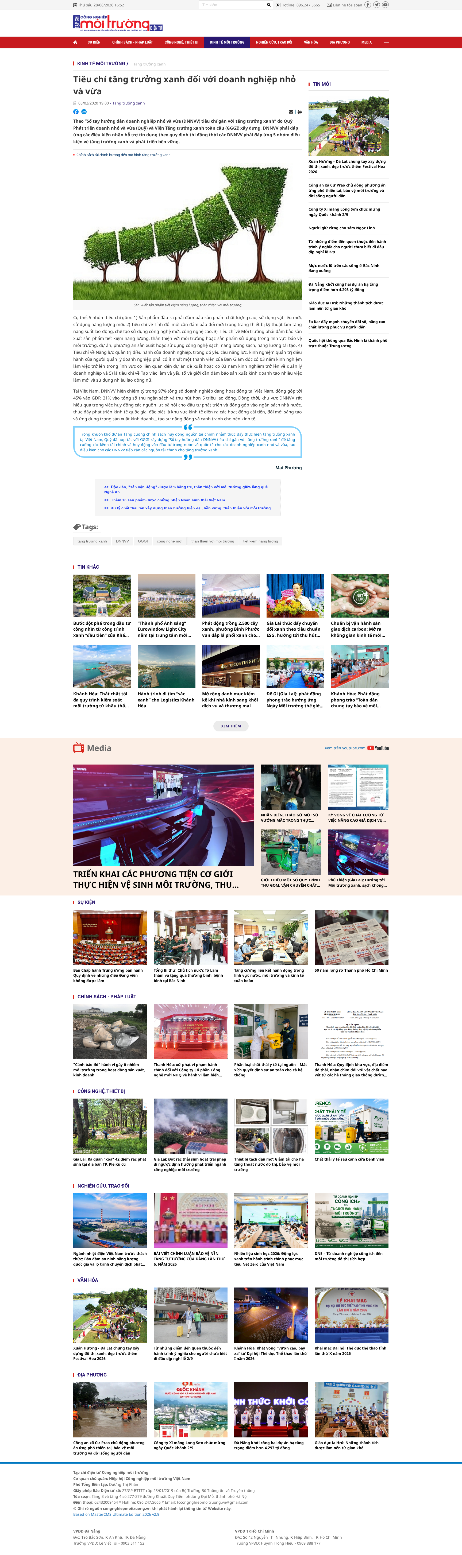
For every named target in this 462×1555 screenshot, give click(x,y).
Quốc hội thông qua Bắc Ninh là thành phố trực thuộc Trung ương (348, 343)
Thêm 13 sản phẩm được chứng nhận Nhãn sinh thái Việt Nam (167, 500)
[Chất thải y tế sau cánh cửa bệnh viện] (351, 1126)
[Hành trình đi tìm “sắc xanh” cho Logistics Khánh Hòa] (166, 666)
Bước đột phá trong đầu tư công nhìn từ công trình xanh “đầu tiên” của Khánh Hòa (102, 629)
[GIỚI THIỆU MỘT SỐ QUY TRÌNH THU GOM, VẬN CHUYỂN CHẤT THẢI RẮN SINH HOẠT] (291, 852)
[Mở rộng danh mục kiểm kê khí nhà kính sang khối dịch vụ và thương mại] (231, 666)
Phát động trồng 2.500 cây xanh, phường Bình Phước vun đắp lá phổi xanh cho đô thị (230, 629)
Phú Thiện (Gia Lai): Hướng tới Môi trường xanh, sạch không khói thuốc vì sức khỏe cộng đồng (356, 882)
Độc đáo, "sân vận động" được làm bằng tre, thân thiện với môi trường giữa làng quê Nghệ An (186, 489)
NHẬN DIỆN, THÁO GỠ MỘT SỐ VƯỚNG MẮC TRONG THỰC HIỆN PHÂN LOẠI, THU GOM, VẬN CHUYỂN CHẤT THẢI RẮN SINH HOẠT (289, 817)
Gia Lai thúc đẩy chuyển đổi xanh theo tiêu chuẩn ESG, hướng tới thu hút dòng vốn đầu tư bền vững (295, 629)
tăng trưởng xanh (92, 541)
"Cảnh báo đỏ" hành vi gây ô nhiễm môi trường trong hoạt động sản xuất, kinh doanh (109, 1069)
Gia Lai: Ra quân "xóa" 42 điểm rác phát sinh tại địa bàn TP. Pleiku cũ (109, 1162)
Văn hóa (311, 42)
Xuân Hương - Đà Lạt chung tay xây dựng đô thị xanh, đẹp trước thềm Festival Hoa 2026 (347, 166)
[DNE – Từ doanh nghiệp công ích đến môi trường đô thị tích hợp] (351, 1220)
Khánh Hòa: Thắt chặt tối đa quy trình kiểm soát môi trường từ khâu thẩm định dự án (101, 700)
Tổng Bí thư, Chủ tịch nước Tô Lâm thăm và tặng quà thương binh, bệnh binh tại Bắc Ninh (188, 975)
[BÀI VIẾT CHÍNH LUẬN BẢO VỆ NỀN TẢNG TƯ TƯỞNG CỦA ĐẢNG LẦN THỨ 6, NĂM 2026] (191, 1220)
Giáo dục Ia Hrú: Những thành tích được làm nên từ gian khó (346, 305)
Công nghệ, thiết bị (181, 42)
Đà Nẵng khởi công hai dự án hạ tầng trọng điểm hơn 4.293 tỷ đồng (343, 287)
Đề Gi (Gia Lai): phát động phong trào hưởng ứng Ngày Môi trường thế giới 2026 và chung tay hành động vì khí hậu (294, 700)
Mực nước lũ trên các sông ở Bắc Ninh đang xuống (344, 268)
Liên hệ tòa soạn (347, 4)
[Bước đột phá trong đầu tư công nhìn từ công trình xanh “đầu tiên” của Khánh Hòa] (102, 596)
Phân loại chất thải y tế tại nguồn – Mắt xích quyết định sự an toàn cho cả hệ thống (270, 1069)
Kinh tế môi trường (227, 42)
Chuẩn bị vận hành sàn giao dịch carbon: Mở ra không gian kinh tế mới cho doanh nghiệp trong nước (357, 629)
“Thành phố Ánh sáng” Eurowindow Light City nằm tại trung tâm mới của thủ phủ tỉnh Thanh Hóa (163, 629)
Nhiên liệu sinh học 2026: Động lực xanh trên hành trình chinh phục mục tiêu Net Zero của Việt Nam (268, 1258)
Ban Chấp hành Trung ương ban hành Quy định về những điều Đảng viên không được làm (108, 975)
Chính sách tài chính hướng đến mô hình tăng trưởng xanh (123, 154)
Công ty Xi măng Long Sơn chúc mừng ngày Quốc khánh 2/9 (344, 212)
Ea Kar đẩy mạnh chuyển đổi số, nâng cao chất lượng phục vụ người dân (347, 324)
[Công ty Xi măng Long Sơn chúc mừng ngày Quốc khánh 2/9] (191, 1409)
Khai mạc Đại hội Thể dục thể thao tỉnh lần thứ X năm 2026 (350, 1350)
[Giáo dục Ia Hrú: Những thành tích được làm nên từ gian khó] (351, 1409)
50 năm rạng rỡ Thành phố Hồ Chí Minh (351, 970)
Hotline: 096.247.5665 (301, 4)
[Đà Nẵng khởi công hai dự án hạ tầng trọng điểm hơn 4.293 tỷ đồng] (271, 1409)
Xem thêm (231, 725)
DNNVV (122, 541)
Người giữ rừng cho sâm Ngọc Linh (342, 227)
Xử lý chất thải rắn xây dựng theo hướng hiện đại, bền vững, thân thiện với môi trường (190, 508)
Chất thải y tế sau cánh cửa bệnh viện (349, 1159)
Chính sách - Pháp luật (132, 42)
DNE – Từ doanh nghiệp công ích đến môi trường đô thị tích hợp (349, 1256)
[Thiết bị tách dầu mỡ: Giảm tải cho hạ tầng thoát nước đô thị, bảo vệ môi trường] (271, 1126)
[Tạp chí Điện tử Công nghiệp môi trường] (118, 22)
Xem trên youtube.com (345, 747)
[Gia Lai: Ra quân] (110, 1126)
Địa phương (340, 42)
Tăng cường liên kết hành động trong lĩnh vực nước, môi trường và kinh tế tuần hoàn (269, 975)
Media (366, 42)
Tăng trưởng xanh (149, 64)
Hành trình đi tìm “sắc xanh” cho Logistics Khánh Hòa (166, 700)
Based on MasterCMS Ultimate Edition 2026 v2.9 (116, 1514)
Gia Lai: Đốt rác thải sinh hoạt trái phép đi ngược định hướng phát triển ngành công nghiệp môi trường (190, 1164)
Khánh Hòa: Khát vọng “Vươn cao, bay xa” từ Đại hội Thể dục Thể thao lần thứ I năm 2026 (270, 1353)
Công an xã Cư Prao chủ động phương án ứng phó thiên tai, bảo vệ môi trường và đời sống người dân (347, 190)
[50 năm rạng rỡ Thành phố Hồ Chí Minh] (351, 937)
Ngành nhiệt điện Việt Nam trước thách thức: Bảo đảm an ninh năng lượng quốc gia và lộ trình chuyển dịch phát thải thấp (110, 1259)
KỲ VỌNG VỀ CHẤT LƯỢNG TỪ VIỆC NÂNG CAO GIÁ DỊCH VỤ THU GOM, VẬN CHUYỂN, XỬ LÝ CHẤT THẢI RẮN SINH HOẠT (357, 817)
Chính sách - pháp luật (107, 996)
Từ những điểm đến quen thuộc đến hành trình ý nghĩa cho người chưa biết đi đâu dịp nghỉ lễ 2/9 (347, 246)
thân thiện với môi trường (212, 541)
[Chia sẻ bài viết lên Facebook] (76, 111)
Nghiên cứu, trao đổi (274, 42)
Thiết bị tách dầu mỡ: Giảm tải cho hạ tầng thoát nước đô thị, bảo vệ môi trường (269, 1164)
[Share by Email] (291, 112)
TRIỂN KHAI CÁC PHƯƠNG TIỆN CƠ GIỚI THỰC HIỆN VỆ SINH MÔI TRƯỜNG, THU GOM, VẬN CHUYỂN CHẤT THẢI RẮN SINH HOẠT (155, 879)
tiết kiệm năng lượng (260, 541)
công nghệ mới (169, 541)
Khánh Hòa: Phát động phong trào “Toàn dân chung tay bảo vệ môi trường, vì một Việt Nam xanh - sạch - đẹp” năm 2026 (357, 700)
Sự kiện (94, 42)
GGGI (143, 541)
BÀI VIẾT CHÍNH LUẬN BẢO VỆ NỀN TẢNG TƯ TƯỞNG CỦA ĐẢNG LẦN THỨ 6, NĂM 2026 (189, 1258)
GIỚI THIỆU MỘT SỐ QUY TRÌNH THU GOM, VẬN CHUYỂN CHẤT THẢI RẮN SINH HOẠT (290, 882)
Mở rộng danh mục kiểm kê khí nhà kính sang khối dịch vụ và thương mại (230, 700)
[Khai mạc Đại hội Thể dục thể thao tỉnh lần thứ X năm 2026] (351, 1315)
